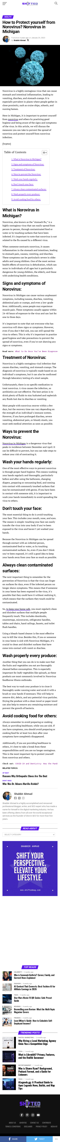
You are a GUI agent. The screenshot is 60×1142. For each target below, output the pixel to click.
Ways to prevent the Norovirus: (27, 174)
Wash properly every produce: (26, 194)
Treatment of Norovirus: (24, 169)
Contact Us (34, 1122)
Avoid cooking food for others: (27, 199)
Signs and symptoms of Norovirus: (28, 164)
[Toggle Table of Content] (43, 152)
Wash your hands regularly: (25, 179)
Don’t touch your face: (23, 184)
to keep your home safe (18, 609)
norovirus (13, 119)
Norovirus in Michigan (14, 443)
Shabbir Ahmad (20, 40)
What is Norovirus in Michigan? (27, 159)
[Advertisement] (30, 930)
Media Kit (54, 1126)
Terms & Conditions (13, 1126)
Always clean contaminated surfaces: (29, 189)
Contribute (46, 1122)
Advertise (23, 1122)
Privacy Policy (41, 1126)
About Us (12, 1122)
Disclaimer (28, 1126)
